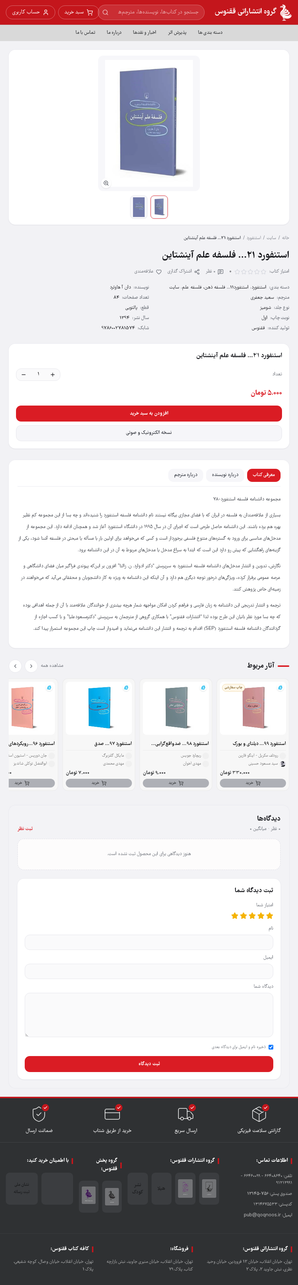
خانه (285, 238)
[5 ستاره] (234, 915)
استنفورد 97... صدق (113, 744)
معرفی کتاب (264, 475)
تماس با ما (85, 32)
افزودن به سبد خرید (149, 413)
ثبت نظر (25, 829)
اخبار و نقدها (144, 32)
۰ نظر (211, 271)
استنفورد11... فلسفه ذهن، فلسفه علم (215, 287)
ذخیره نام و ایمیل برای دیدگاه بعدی (239, 1047)
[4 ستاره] (243, 915)
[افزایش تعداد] (52, 374)
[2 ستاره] (261, 915)
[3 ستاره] (252, 915)
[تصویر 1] (159, 207)
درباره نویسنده (225, 475)
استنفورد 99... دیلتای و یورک (259, 744)
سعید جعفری (262, 297)
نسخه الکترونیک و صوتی (149, 433)
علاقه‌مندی (144, 271)
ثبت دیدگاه (149, 1064)
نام (271, 928)
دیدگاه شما (263, 986)
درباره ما (114, 32)
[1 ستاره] (269, 915)
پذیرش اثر (177, 32)
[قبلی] (31, 666)
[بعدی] (15, 666)
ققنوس (258, 328)
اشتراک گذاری (180, 271)
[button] (149, 123)
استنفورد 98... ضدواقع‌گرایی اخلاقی (182, 744)
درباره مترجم (185, 475)
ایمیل (268, 957)
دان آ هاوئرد (120, 287)
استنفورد (254, 238)
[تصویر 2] (139, 207)
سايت (271, 238)
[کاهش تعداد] (23, 374)
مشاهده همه (52, 665)
